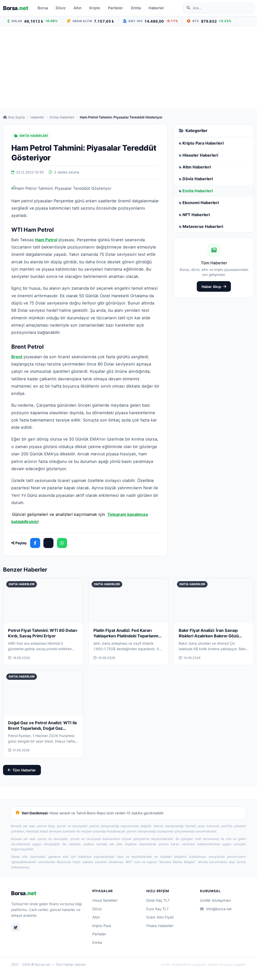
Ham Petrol (46, 239)
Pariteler (115, 8)
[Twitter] (15, 927)
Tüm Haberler (24, 770)
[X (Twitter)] (48, 543)
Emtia (136, 8)
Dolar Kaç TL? (157, 900)
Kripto (94, 8)
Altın (78, 8)
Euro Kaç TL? (157, 909)
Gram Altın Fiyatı (160, 917)
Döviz (61, 8)
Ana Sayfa (16, 117)
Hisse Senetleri (104, 900)
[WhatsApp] (62, 543)
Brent (16, 356)
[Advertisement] (128, 67)
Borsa (15, 8)
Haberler (156, 8)
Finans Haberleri (159, 926)
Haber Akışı (211, 286)
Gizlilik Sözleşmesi (215, 900)
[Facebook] (35, 543)
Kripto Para (101, 926)
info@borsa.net (219, 909)
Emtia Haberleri (62, 117)
